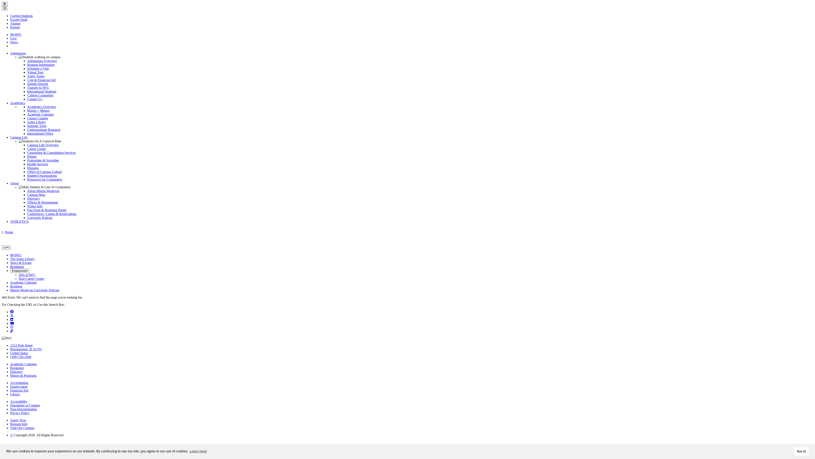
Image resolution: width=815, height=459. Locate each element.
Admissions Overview (42, 61)
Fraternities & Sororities (43, 160)
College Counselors (40, 95)
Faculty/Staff (18, 19)
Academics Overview (41, 107)
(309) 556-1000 (20, 357)
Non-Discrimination (23, 409)
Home (9, 232)
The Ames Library (22, 259)
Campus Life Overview (43, 145)
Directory (33, 198)
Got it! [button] (801, 451)
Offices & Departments (42, 202)
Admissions (18, 53)
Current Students (21, 16)
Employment (19, 270)
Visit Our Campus (22, 428)
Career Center (36, 149)
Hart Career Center (31, 278)
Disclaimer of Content (25, 405)
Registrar (16, 286)
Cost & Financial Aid (41, 80)
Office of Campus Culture (44, 172)
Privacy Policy (20, 413)
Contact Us (34, 99)
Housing (33, 168)
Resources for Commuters (44, 179)
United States (19, 353)
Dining (32, 156)
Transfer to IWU (38, 87)
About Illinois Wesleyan (43, 191)
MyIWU (16, 34)
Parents (15, 27)
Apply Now (18, 420)
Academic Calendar (40, 114)
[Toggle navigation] (6, 247)
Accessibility (18, 401)
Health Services (37, 164)
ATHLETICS (19, 221)
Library (15, 394)
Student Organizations (42, 175)
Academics (17, 103)
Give (13, 38)
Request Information (41, 65)
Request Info (18, 424)
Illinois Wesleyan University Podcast (34, 290)
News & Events (20, 263)
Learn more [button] (198, 451)
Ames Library (36, 122)
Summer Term (36, 126)
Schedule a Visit (38, 68)
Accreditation (19, 383)
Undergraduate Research (43, 130)
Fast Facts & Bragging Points (46, 210)
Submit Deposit (37, 84)
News (14, 42)
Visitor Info (34, 206)
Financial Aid (19, 390)
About (14, 183)
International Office (40, 133)
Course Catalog (37, 118)
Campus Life (19, 137)
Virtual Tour (35, 72)
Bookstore (17, 266)
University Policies (39, 218)
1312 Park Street (21, 345)
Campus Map (36, 195)
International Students (41, 91)
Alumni (15, 23)
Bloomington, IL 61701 (26, 349)
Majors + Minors (38, 110)
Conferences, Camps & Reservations (51, 214)
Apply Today (36, 76)
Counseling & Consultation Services (51, 152)
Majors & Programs (23, 375)
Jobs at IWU (27, 275)
